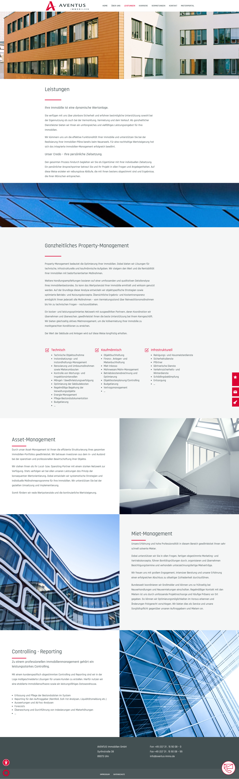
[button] (6, 762)
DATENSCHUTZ (119, 774)
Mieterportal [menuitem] (187, 6)
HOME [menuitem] (105, 6)
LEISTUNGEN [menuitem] (129, 6)
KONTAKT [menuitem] (173, 6)
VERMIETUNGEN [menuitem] (158, 6)
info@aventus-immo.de (162, 756)
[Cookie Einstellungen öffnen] (6, 775)
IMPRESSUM (105, 774)
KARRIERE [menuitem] (143, 6)
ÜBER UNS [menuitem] (115, 6)
